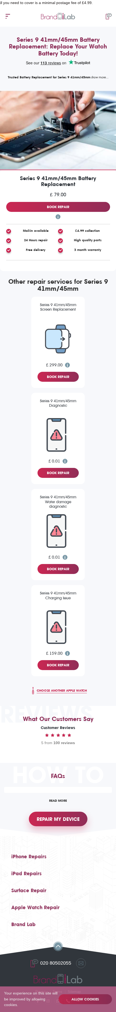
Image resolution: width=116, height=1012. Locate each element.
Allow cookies (85, 999)
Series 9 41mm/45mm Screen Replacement (58, 307)
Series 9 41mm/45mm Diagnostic (58, 403)
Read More (58, 801)
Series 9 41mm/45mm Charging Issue (58, 595)
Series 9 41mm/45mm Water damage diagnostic (58, 502)
